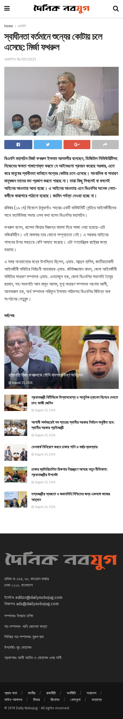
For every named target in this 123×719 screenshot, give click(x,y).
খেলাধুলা (75, 699)
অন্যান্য (97, 699)
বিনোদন (55, 699)
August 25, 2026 (21, 383)
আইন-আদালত (13, 699)
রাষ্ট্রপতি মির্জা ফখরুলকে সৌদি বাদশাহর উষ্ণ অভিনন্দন (46, 375)
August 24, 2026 (44, 507)
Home (8, 26)
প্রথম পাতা (10, 693)
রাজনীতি (22, 26)
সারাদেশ (91, 693)
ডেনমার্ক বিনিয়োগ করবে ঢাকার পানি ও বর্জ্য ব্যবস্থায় (64, 447)
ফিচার (36, 699)
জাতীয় (31, 693)
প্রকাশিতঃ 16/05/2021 (20, 59)
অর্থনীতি (71, 693)
